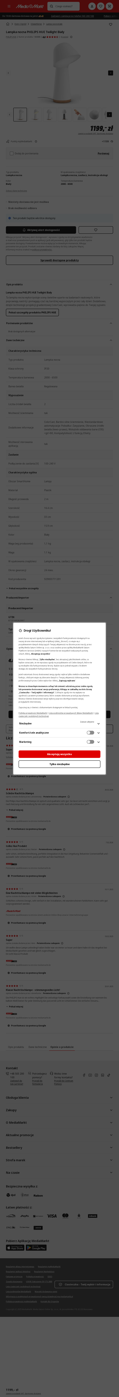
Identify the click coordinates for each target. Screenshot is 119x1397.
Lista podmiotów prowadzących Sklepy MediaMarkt (71, 713)
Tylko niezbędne (59, 764)
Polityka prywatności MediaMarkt (33, 713)
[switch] (90, 733)
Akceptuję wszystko (59, 754)
